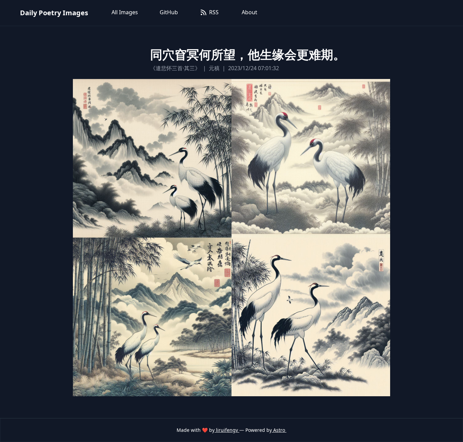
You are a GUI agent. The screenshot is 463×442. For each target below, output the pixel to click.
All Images (125, 12)
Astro (279, 430)
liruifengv (227, 430)
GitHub (169, 12)
